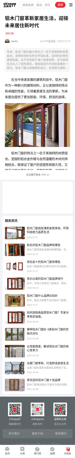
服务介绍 (37, 433)
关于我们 (14, 433)
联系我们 (60, 433)
